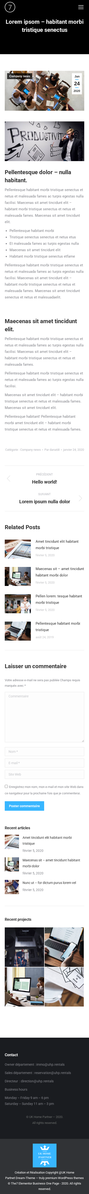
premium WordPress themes (64, 1178)
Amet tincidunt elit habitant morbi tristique (57, 544)
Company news (19, 76)
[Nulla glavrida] (25, 987)
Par (52, 449)
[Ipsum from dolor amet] (64, 947)
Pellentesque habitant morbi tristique (58, 626)
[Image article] (18, 549)
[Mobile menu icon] (81, 7)
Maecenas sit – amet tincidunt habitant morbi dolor (60, 572)
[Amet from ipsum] (25, 947)
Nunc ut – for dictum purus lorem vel (49, 883)
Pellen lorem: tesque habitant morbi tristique (59, 599)
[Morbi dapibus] (64, 987)
